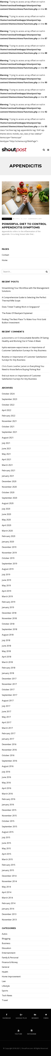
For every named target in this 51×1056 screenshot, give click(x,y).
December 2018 (9, 613)
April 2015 (6, 854)
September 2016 (9, 761)
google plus (21, 1018)
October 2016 (8, 755)
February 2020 (8, 536)
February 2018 (8, 668)
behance (35, 1018)
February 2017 (8, 733)
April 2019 (6, 591)
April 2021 (6, 459)
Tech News (7, 995)
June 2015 (6, 843)
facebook (7, 1018)
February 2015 (8, 865)
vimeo (46, 1018)
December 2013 (9, 914)
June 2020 (6, 514)
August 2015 (7, 832)
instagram (31, 1034)
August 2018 (7, 635)
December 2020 (9, 481)
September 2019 (9, 563)
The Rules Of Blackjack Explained (17, 313)
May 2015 (6, 848)
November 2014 (9, 881)
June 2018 (6, 646)
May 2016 (6, 783)
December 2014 (9, 876)
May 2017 (6, 717)
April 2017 (6, 722)
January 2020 (8, 542)
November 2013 (9, 920)
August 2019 (7, 569)
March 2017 (7, 728)
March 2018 (7, 662)
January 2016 (8, 804)
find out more (8, 375)
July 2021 (6, 443)
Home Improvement (11, 976)
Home (4, 260)
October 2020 (8, 492)
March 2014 (7, 898)
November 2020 (9, 487)
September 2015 (9, 826)
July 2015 (6, 837)
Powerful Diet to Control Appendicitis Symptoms (24, 225)
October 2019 (8, 558)
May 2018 (6, 651)
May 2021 (6, 454)
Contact (5, 255)
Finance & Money (10, 962)
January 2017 (8, 739)
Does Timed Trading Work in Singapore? (21, 306)
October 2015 (8, 821)
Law (4, 981)
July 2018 (6, 640)
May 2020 (6, 520)
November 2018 (9, 618)
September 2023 (9, 399)
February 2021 (8, 470)
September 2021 (9, 432)
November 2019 (9, 553)
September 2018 (9, 629)
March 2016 (7, 794)
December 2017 (9, 679)
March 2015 (7, 859)
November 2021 (9, 421)
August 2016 (7, 766)
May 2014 (6, 887)
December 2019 (9, 547)
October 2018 (8, 624)
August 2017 (7, 700)
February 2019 (8, 602)
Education (6, 948)
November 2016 (9, 750)
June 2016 (6, 777)
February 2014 (8, 903)
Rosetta (5, 356)
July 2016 (6, 772)
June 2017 (6, 711)
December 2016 (9, 744)
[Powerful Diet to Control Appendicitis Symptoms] (25, 197)
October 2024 (8, 394)
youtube (18, 1034)
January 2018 (8, 673)
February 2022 (8, 416)
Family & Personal (10, 957)
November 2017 (9, 684)
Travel (5, 1000)
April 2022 (6, 410)
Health (7, 219)
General (5, 967)
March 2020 (7, 531)
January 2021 (8, 476)
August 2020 (7, 503)
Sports (5, 991)
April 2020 (6, 525)
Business (6, 943)
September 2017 (9, 695)
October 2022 (8, 405)
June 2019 (6, 580)
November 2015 (9, 816)
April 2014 (6, 892)
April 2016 (6, 788)
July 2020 (6, 509)
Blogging (6, 938)
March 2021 (7, 465)
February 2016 (8, 799)
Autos (4, 934)
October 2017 (8, 689)
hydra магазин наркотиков (15, 347)
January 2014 (8, 909)
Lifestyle (6, 986)
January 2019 (8, 607)
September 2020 (9, 498)
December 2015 (9, 810)
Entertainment (8, 953)
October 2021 (8, 426)
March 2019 (7, 596)
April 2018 (6, 657)
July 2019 (6, 574)
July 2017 (6, 706)
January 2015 (8, 870)
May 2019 (6, 585)
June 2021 (6, 448)
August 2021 (7, 438)
